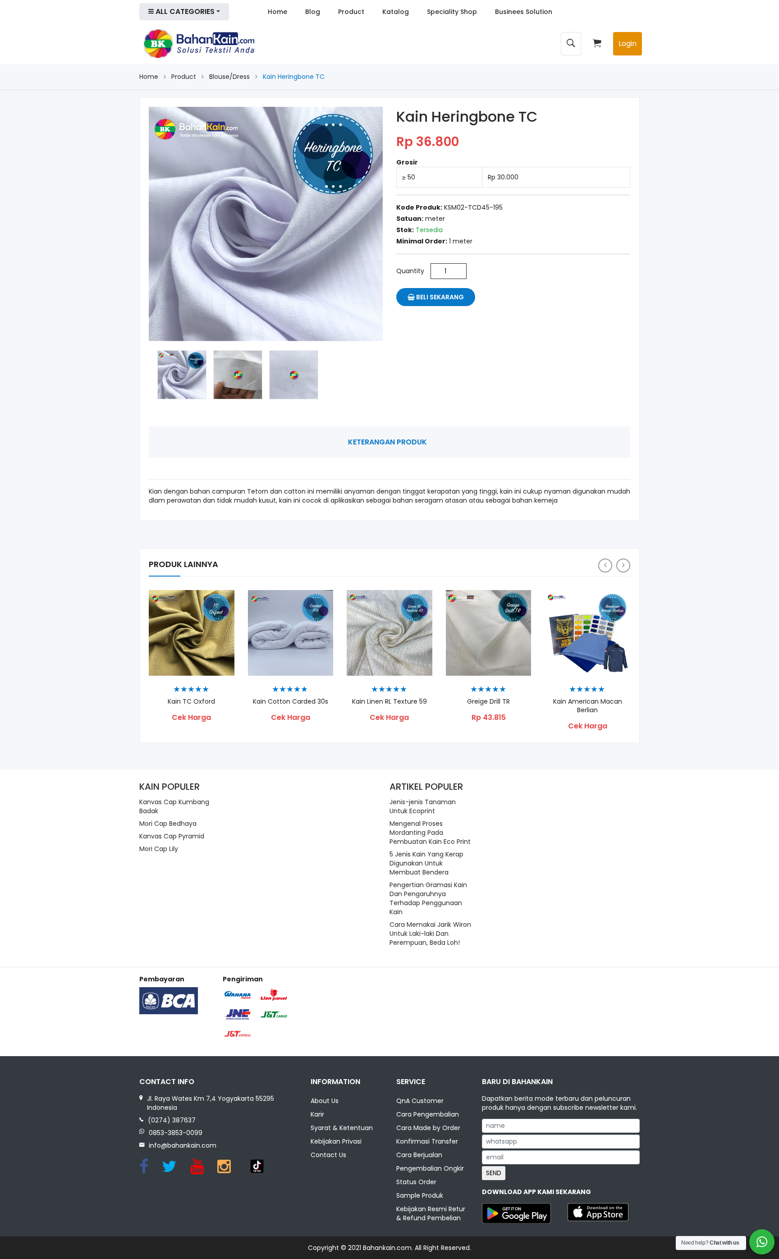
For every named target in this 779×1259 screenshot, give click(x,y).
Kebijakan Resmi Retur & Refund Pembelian (430, 1213)
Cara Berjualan (419, 1154)
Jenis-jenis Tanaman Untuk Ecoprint (423, 806)
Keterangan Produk (387, 442)
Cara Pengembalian (427, 1114)
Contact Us (328, 1154)
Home (277, 11)
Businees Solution (523, 11)
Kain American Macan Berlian (587, 705)
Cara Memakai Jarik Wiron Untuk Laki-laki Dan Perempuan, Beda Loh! (430, 933)
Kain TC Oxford (191, 701)
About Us (325, 1100)
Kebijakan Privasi (336, 1141)
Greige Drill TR (488, 701)
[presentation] (605, 565)
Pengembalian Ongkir (430, 1168)
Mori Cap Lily (158, 848)
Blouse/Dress (229, 76)
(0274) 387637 (172, 1120)
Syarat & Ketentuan (342, 1127)
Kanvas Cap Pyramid (171, 836)
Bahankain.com (387, 1247)
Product (351, 11)
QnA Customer (420, 1100)
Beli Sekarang (439, 297)
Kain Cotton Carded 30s (290, 701)
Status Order (416, 1181)
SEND (493, 1172)
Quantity (410, 270)
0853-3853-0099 (175, 1132)
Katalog (395, 11)
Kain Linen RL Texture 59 (389, 701)
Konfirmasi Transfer (427, 1141)
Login (628, 43)
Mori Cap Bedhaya (168, 823)
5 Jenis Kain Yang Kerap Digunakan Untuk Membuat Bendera (426, 863)
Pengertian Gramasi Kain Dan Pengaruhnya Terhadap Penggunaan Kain (428, 898)
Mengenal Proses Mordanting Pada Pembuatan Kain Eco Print (430, 832)
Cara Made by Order (428, 1127)
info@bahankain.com (182, 1145)
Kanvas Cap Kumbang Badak (174, 806)
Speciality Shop (452, 11)
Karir (317, 1114)
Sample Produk (419, 1195)
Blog (312, 11)
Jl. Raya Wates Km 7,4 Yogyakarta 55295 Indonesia (210, 1103)
